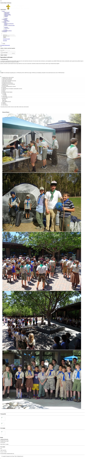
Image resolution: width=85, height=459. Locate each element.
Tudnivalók (4, 21)
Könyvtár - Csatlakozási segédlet (9, 25)
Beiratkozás (6, 20)
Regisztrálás (5, 40)
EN (4, 42)
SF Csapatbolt (4, 31)
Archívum (5, 16)
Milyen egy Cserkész (7, 14)
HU (3, 42)
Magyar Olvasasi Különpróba (9, 23)
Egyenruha (6, 27)
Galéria (3, 410)
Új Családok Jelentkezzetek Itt (5, 45)
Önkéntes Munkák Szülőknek (7, 30)
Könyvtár (5, 24)
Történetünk (6, 15)
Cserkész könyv (6, 28)
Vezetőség (5, 18)
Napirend (5, 22)
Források (5, 29)
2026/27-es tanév (7, 12)
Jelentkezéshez (4, 19)
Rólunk (3, 11)
